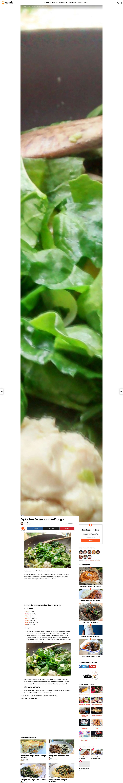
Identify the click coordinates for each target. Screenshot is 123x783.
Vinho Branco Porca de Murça (90, 636)
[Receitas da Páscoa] (84, 700)
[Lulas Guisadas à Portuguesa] (90, 594)
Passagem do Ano (97, 704)
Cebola (27, 618)
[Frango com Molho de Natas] (61, 746)
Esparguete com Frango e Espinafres (58, 781)
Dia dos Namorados (96, 739)
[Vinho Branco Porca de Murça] (90, 630)
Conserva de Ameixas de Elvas (90, 656)
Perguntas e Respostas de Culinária (92, 560)
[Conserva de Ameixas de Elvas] (90, 647)
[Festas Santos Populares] (96, 710)
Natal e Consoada (97, 694)
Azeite (27, 620)
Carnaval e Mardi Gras (97, 727)
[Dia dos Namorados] (96, 734)
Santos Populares (97, 715)
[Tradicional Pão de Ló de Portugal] (90, 576)
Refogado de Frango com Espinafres (33, 780)
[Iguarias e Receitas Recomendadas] (84, 689)
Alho (26, 616)
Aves (30, 753)
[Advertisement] (47, 591)
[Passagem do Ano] (96, 700)
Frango (27, 611)
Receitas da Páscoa (84, 704)
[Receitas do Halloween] (84, 722)
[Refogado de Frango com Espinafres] (33, 770)
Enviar (90, 540)
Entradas (47, 2)
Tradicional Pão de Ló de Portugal (90, 586)
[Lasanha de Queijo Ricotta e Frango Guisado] (33, 746)
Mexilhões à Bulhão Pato (90, 622)
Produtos (72, 2)
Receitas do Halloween (84, 727)
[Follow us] (118, 2)
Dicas (79, 2)
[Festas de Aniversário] (84, 734)
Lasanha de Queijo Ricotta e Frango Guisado (33, 756)
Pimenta (27, 622)
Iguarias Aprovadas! (84, 694)
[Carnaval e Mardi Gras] (96, 722)
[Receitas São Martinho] (84, 710)
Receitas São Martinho (84, 715)
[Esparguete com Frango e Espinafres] (61, 770)
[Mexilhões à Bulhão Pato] (90, 612)
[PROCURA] (121, 2)
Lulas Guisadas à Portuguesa (90, 601)
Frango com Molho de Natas (59, 756)
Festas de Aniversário (84, 739)
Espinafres (28, 614)
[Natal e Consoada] (96, 689)
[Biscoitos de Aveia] (1, 391)
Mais (84, 2)
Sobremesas (63, 2)
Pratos (54, 2)
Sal (26, 624)
